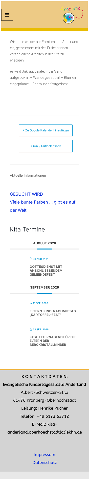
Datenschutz (44, 462)
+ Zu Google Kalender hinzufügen (45, 130)
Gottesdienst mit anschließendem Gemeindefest (46, 270)
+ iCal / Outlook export (45, 146)
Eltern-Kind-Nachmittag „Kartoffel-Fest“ (53, 313)
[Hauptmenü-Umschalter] (7, 15)
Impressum (44, 454)
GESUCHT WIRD (26, 194)
